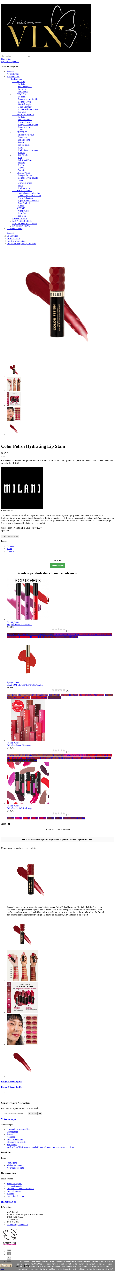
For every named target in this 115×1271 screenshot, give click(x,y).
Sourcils (21, 170)
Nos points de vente (15, 1196)
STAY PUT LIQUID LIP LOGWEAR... (25, 685)
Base (20, 157)
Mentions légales (14, 1183)
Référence (6, 510)
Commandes (12, 1132)
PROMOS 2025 (19, 218)
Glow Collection (25, 198)
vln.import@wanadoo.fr (17, 1224)
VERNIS (18, 208)
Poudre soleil (23, 145)
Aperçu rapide (13, 622)
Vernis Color (23, 211)
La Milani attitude (14, 228)
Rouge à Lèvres (25, 175)
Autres (21, 206)
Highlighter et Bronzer (28, 150)
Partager (10, 546)
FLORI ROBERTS (23, 114)
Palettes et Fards (25, 160)
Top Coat (22, 216)
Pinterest (10, 551)
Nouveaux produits (15, 1168)
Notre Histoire (13, 74)
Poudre (21, 142)
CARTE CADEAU (21, 226)
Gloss (20, 129)
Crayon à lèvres (25, 122)
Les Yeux (22, 89)
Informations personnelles (18, 1129)
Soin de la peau (25, 86)
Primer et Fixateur (26, 135)
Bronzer (21, 152)
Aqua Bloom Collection (28, 200)
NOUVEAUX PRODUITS (24, 223)
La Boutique (14, 79)
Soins (20, 185)
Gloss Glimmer (24, 107)
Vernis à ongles (24, 104)
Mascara (21, 162)
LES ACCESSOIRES (22, 221)
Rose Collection (25, 203)
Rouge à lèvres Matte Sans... (19, 624)
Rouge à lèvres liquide (28, 99)
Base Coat (22, 213)
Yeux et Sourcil (25, 119)
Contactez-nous (13, 1191)
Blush (20, 147)
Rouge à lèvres (24, 102)
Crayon (21, 167)
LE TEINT (19, 132)
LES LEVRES (21, 173)
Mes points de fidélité (16, 1142)
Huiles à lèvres (24, 188)
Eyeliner (21, 165)
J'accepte (6, 1265)
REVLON (19, 94)
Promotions (12, 1163)
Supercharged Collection (29, 193)
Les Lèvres (23, 91)
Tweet (9, 548)
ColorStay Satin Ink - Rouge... (20, 808)
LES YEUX (20, 155)
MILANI (18, 81)
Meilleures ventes (14, 1165)
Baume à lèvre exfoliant (28, 109)
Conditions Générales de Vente (20, 1188)
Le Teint (21, 84)
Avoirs (10, 1134)
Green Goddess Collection (29, 195)
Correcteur (22, 137)
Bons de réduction (15, 1139)
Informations (8, 1201)
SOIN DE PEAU (22, 190)
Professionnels (13, 76)
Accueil (10, 71)
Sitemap (10, 1193)
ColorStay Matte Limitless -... (20, 745)
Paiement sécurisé (14, 1186)
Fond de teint (24, 140)
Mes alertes (12, 1144)
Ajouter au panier (10, 536)
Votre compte (8, 1119)
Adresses (11, 1137)
